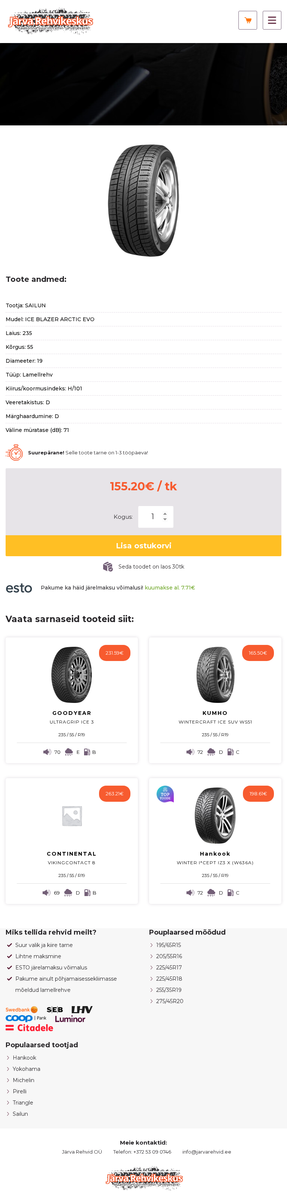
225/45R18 (169, 978)
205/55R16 (169, 956)
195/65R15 (168, 945)
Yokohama (26, 1069)
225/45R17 (169, 967)
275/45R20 (169, 1001)
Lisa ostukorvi (144, 545)
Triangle (23, 1102)
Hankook (24, 1057)
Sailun (20, 1114)
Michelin (23, 1080)
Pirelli (20, 1091)
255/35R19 (169, 990)
